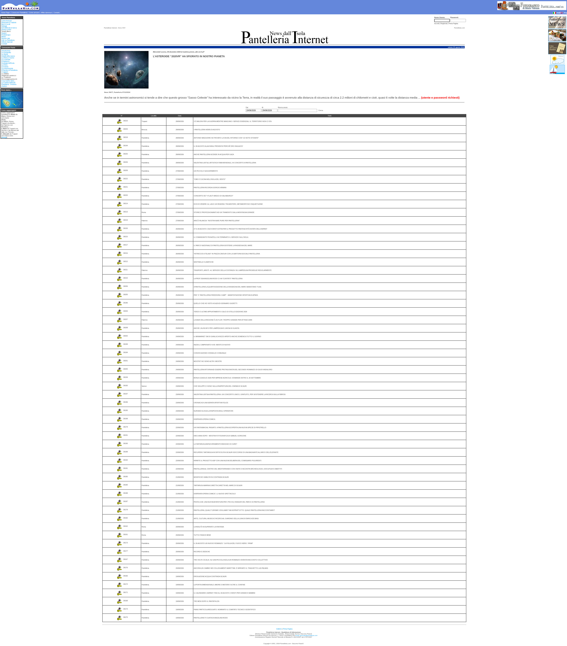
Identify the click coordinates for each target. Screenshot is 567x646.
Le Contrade (5, 59)
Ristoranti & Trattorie (8, 22)
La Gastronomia (7, 68)
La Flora (4, 65)
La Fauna (4, 67)
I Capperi (4, 72)
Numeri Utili (5, 38)
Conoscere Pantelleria (19, 12)
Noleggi (4, 26)
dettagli (4, 137)
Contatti (56, 12)
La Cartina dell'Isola (8, 82)
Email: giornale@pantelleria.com (306, 635)
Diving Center (6, 29)
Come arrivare (34, 12)
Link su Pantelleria (7, 40)
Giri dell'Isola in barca (9, 28)
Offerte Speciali (6, 42)
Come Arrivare (6, 21)
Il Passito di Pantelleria (9, 70)
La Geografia (6, 52)
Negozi (3, 33)
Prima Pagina (287, 629)
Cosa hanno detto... (8, 81)
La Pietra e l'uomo (7, 58)
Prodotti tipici (5, 35)
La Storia (4, 54)
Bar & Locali (5, 24)
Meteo (3, 37)
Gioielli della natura (8, 56)
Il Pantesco (5, 61)
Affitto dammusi (46, 12)
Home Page (5, 12)
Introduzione (5, 51)
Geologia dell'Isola (7, 63)
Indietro (279, 629)
